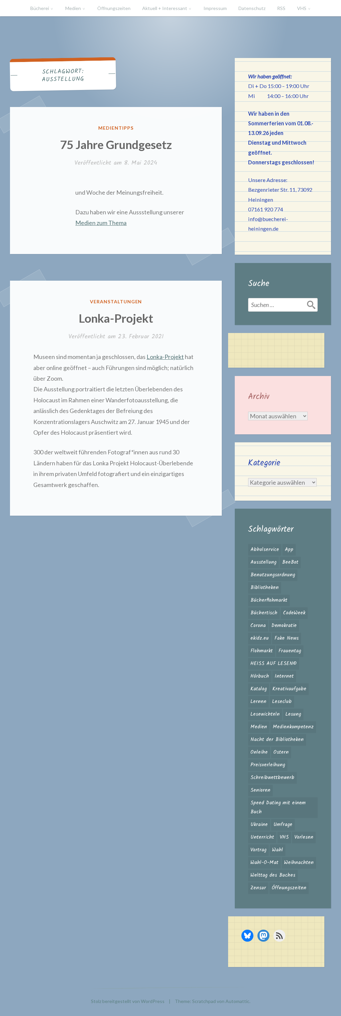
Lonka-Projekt (116, 318)
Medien (73, 8)
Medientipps (116, 128)
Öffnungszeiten (114, 8)
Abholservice (264, 550)
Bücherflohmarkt (268, 600)
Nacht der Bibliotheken (277, 740)
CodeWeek (294, 613)
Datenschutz (251, 8)
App (289, 550)
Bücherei (39, 8)
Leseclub (282, 702)
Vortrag (258, 850)
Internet (284, 676)
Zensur (258, 888)
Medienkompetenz (293, 727)
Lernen (258, 702)
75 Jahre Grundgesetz (116, 144)
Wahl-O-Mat (264, 863)
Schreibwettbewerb (272, 778)
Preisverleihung (267, 765)
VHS (301, 8)
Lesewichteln (265, 714)
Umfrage (282, 825)
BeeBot (290, 562)
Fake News (286, 638)
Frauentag (289, 651)
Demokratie (284, 626)
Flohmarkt (261, 651)
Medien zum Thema (101, 222)
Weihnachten (299, 863)
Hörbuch (259, 676)
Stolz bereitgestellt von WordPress (128, 1001)
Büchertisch (263, 613)
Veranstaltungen (116, 301)
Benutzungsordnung (272, 575)
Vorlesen (303, 837)
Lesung (293, 714)
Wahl (277, 850)
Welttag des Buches (272, 875)
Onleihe (259, 752)
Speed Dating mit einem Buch (278, 807)
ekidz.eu (259, 638)
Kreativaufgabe (289, 689)
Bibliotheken (264, 588)
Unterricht (262, 837)
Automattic (237, 1001)
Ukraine (259, 825)
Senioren (260, 790)
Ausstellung (263, 562)
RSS (281, 8)
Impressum (215, 8)
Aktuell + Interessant (164, 8)
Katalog (258, 689)
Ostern (281, 752)
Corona (258, 626)
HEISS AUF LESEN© (273, 664)
